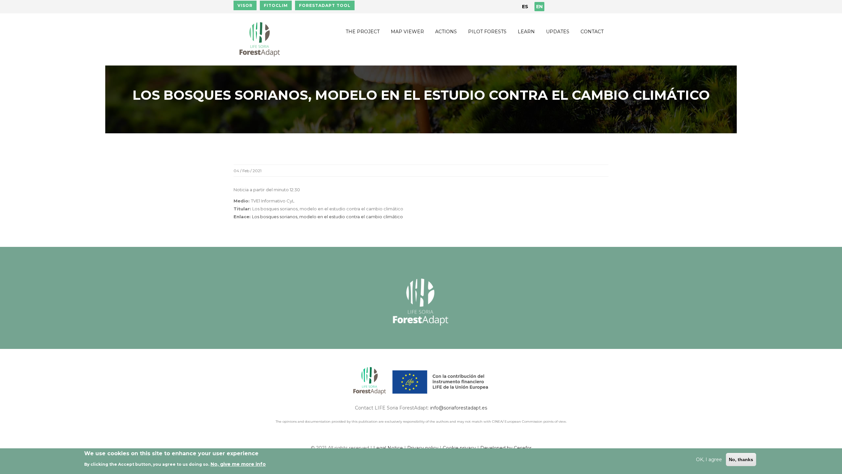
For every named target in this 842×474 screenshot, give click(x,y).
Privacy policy (422, 448)
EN (539, 7)
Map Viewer (407, 32)
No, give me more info (238, 464)
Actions (446, 32)
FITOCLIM (276, 5)
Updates (557, 32)
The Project (363, 32)
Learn (526, 32)
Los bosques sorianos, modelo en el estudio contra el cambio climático (327, 216)
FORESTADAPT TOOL (325, 5)
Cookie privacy (460, 448)
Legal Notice (388, 448)
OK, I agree (709, 459)
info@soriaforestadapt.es (458, 408)
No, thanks (741, 459)
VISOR (245, 5)
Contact (592, 32)
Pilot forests (487, 32)
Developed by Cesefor (506, 448)
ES (525, 7)
